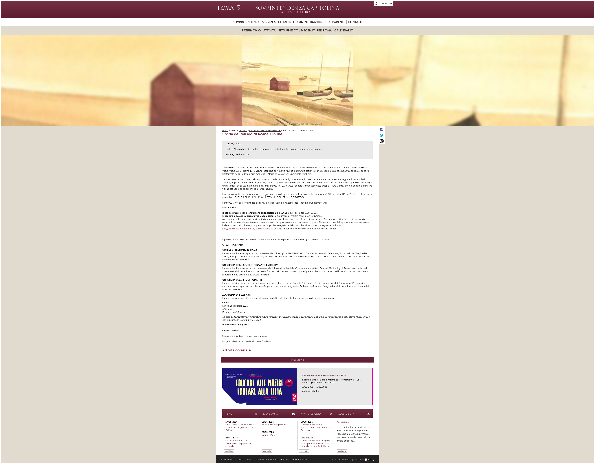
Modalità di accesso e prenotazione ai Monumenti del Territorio (316, 427)
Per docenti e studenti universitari (265, 130)
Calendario (343, 30)
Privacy (371, 459)
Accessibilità (343, 422)
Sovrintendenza (246, 22)
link (370, 402)
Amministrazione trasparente (321, 22)
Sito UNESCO (288, 30)
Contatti (355, 22)
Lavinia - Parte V (270, 435)
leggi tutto (229, 451)
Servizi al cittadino (278, 22)
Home (225, 130)
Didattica (243, 130)
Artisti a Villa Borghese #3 (274, 424)
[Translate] (369, 2)
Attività (269, 30)
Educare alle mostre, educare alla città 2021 (324, 375)
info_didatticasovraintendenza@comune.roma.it (247, 228)
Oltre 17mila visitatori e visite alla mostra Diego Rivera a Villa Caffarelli (240, 427)
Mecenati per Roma (316, 30)
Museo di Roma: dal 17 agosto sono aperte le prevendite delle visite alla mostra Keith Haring (316, 443)
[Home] (297, 9)
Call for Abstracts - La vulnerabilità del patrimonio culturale (238, 443)
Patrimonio (251, 30)
